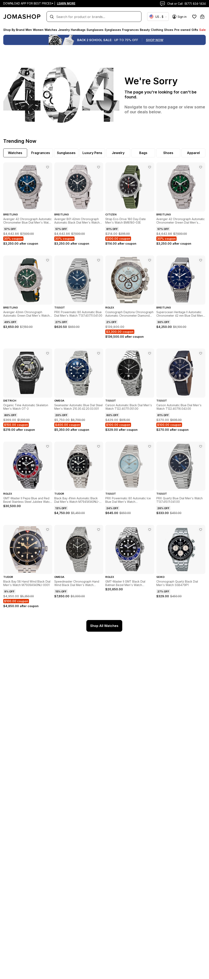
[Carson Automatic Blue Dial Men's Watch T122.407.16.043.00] (201, 353)
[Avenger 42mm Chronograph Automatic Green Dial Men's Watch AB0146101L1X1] (47, 260)
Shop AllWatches (104, 626)
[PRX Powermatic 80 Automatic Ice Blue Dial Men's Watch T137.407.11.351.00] (150, 446)
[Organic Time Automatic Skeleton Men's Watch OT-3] (47, 353)
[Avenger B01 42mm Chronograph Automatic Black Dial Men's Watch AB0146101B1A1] (99, 167)
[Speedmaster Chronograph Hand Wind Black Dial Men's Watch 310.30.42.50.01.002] (99, 530)
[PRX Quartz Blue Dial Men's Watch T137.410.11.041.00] (201, 446)
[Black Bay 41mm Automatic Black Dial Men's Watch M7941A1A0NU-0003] (99, 446)
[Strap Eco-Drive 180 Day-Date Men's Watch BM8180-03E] (150, 167)
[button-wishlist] (194, 16)
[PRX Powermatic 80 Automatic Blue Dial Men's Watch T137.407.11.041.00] (99, 260)
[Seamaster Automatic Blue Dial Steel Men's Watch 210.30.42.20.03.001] (99, 353)
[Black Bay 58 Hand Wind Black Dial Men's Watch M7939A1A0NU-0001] (47, 530)
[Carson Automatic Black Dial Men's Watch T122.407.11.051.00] (150, 353)
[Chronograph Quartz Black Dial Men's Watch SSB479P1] (201, 530)
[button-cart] (202, 16)
